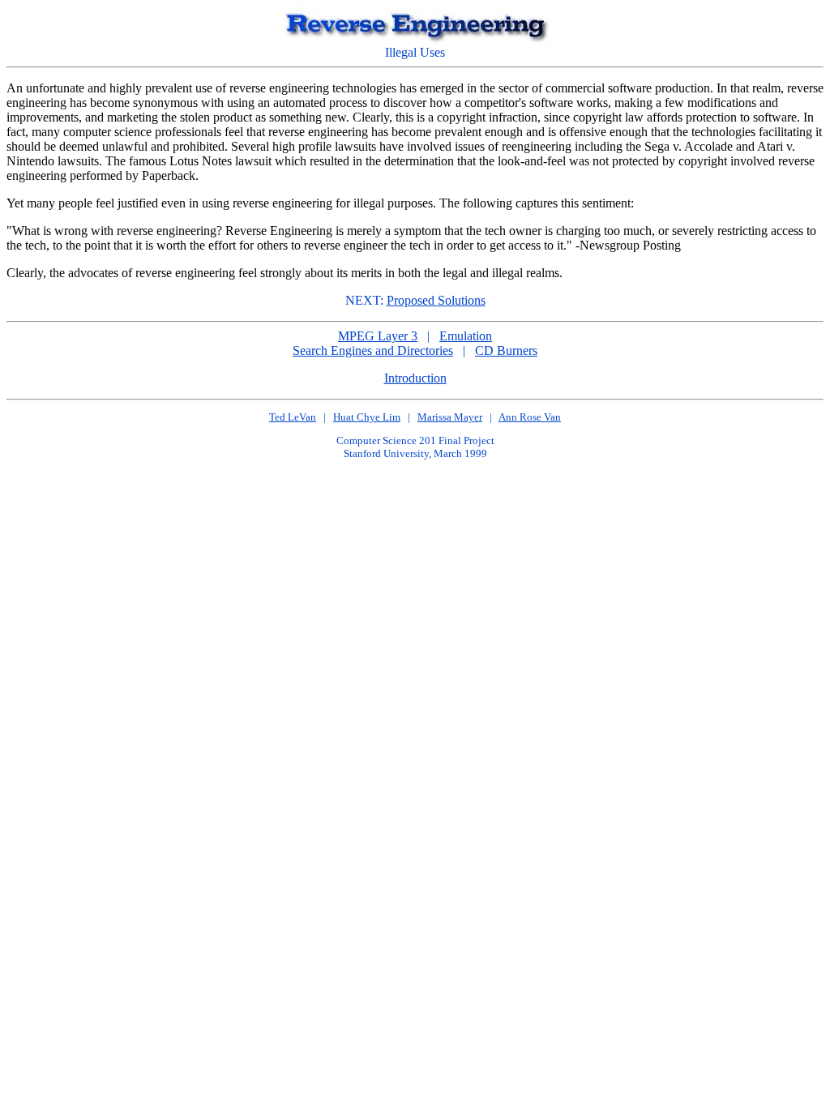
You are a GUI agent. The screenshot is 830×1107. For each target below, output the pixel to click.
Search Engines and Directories (373, 350)
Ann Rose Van (529, 417)
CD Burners (506, 350)
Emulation (465, 336)
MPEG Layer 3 (377, 336)
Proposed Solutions (436, 300)
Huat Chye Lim (366, 417)
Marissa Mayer (449, 417)
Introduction (415, 378)
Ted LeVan (292, 417)
